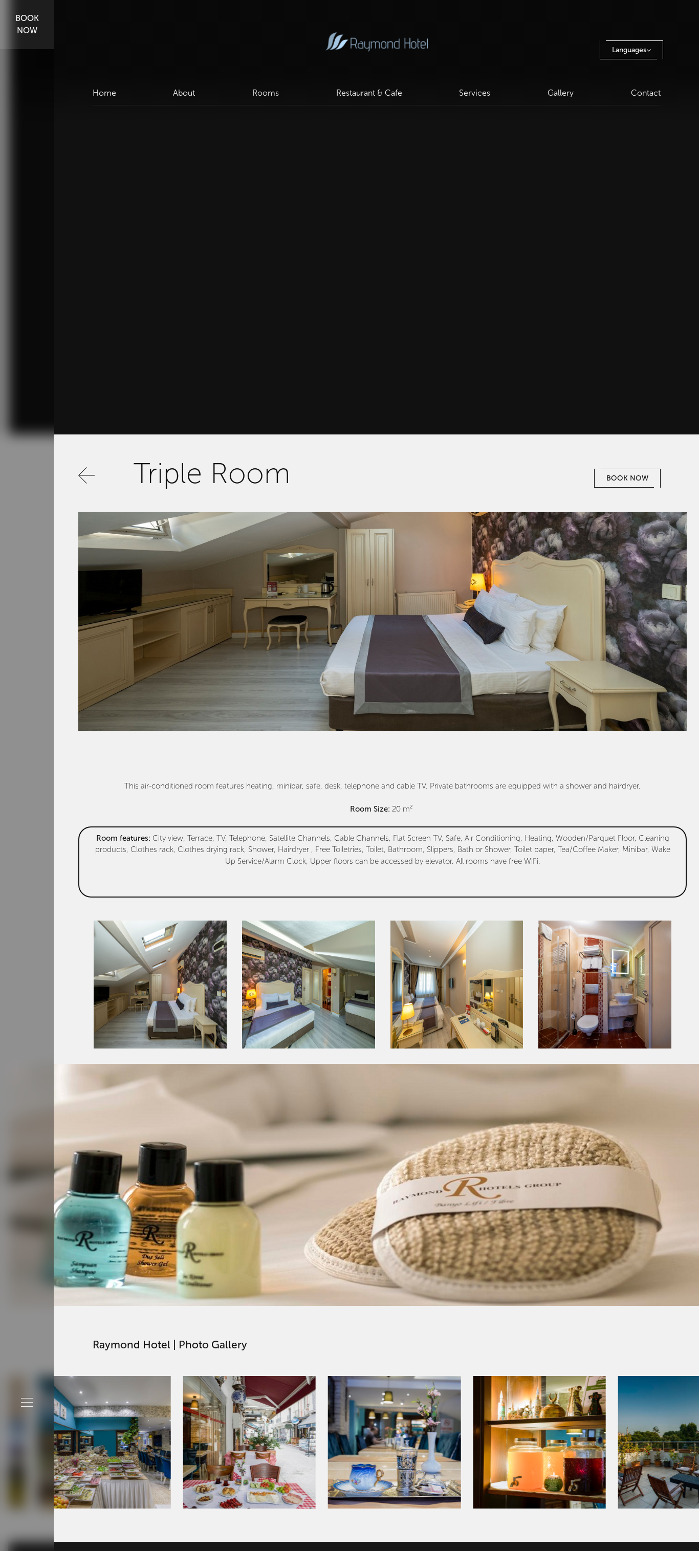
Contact (646, 93)
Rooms (265, 93)
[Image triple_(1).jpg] (308, 984)
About (184, 93)
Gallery (561, 93)
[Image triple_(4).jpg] (456, 984)
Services (474, 93)
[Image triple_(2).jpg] (160, 984)
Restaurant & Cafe (369, 93)
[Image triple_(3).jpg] (604, 984)
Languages (629, 50)
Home (104, 93)
